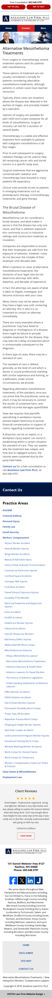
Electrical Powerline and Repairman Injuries (23, 605)
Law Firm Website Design (25, 994)
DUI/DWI (7, 510)
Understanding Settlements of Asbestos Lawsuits (27, 685)
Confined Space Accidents (18, 575)
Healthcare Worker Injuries (19, 623)
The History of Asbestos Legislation (24, 677)
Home (9, 28)
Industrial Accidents (15, 628)
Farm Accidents (13, 612)
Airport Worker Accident (17, 543)
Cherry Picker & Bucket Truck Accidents (25, 565)
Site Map (26, 961)
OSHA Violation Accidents (18, 697)
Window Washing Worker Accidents (23, 746)
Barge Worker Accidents (17, 554)
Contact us (9, 466)
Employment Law (12, 777)
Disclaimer (26, 953)
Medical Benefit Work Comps (20, 644)
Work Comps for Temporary (19, 757)
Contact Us (12, 490)
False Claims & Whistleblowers (19, 771)
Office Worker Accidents (17, 691)
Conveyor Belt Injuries (16, 581)
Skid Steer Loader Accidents (19, 730)
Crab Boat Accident (15, 586)
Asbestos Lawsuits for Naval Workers (25, 672)
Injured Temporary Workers (19, 633)
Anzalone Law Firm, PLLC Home (26, 18)
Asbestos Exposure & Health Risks (24, 666)
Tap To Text (39, 7)
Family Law (9, 526)
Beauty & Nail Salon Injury (18, 559)
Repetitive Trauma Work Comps (21, 719)
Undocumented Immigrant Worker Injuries (27, 735)
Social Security (11, 532)
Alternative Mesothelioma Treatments (26, 661)
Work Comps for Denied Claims (21, 752)
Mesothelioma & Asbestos (18, 650)
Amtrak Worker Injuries (17, 548)
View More (26, 835)
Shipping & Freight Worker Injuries (23, 724)
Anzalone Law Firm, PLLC (35, 986)
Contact (26, 28)
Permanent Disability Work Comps (23, 708)
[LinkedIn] (30, 880)
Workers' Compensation (16, 537)
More (43, 28)
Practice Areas (15, 503)
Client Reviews (26, 791)
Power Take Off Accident (17, 713)
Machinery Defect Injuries (18, 639)
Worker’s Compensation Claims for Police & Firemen (26, 764)
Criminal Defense (12, 515)
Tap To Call (13, 7)
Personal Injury (11, 521)
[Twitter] (22, 880)
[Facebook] (13, 880)
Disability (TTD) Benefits (17, 597)
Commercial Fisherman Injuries (21, 570)
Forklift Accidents (14, 617)
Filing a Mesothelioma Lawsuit (21, 655)
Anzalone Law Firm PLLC (22, 470)
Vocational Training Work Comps (22, 741)
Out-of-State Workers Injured (20, 702)
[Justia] (39, 880)
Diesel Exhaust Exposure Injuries (22, 592)
